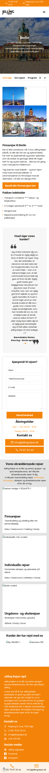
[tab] (23, 343)
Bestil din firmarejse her (20, 185)
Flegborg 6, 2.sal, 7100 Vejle (34, 3)
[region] (24, 294)
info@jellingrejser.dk (26, 442)
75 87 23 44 (26, 450)
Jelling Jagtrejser (16, 749)
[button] (4, 768)
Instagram (13, 758)
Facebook (12, 753)
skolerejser (39, 477)
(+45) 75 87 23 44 (13, 3)
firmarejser (8, 480)
